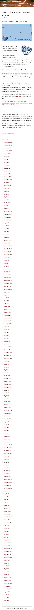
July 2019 (6, 260)
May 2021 (6, 197)
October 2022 (7, 148)
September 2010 (8, 557)
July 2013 (6, 459)
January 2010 (7, 580)
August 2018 (7, 292)
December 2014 (8, 410)
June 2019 (6, 263)
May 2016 (6, 370)
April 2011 (6, 537)
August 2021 (7, 188)
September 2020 (8, 220)
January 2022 (7, 174)
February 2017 (7, 344)
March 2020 (7, 237)
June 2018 (6, 298)
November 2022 (8, 145)
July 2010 (6, 563)
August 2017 (7, 326)
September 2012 (8, 488)
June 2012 (6, 497)
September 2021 (8, 185)
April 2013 (6, 468)
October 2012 (7, 485)
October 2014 (7, 416)
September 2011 (8, 522)
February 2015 (7, 404)
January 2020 (7, 243)
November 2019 (8, 249)
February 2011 (7, 543)
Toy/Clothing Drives (14, 104)
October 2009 (7, 586)
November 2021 (8, 179)
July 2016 (6, 364)
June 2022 (6, 159)
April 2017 (6, 338)
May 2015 (6, 396)
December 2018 (8, 280)
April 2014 (6, 433)
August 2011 (7, 525)
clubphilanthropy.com (19, 608)
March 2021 (7, 203)
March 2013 (7, 471)
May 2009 (6, 600)
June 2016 (6, 367)
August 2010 (7, 560)
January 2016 (7, 381)
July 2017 (6, 329)
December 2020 (8, 211)
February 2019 (7, 275)
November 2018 (8, 283)
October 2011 (7, 520)
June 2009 (6, 597)
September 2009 (8, 589)
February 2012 (7, 508)
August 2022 (7, 153)
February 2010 (7, 577)
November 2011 (8, 517)
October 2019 (7, 252)
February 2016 (7, 378)
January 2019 (7, 277)
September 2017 (8, 324)
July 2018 (6, 295)
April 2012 (6, 502)
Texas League (29, 103)
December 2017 (8, 315)
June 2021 (6, 194)
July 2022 (6, 156)
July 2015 (6, 390)
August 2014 (7, 422)
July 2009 (6, 595)
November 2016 (8, 352)
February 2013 (7, 473)
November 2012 (8, 482)
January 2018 (7, 312)
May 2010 (6, 569)
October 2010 (7, 554)
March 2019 (7, 272)
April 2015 (6, 399)
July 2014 (6, 425)
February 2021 (7, 205)
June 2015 (6, 393)
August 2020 (7, 223)
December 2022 (8, 142)
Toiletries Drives (5, 104)
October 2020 (7, 217)
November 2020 (8, 214)
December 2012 (8, 479)
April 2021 (6, 200)
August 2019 (7, 257)
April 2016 (6, 373)
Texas (24, 103)
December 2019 (8, 246)
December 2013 (8, 445)
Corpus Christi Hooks (11, 101)
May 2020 (6, 231)
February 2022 (7, 171)
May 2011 (6, 534)
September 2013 (8, 453)
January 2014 (7, 442)
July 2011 (6, 528)
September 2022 (8, 151)
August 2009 (7, 592)
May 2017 (6, 335)
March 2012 (7, 505)
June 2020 (6, 228)
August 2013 (7, 456)
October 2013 (7, 450)
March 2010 (7, 574)
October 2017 (7, 321)
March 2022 (7, 168)
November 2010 (8, 551)
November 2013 (8, 448)
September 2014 (8, 419)
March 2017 (7, 341)
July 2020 (6, 226)
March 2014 (7, 436)
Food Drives (12, 103)
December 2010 (8, 548)
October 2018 (7, 286)
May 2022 (6, 162)
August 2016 (7, 361)
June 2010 (6, 566)
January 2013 (7, 476)
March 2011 (7, 540)
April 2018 (6, 303)
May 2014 (6, 430)
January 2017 (7, 347)
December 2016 (8, 350)
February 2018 (7, 309)
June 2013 (6, 462)
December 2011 (8, 514)
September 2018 (8, 289)
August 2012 (7, 491)
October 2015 (7, 387)
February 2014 (7, 439)
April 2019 (6, 269)
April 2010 (6, 572)
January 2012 (7, 511)
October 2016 (7, 355)
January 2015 (7, 407)
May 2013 (6, 465)
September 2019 (8, 254)
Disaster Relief (20, 101)
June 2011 (6, 531)
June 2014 (6, 427)
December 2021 (8, 177)
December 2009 (8, 583)
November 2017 (8, 318)
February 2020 (7, 240)
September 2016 (8, 358)
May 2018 (6, 300)
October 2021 (7, 182)
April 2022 (6, 165)
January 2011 (7, 546)
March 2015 (7, 401)
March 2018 (7, 306)
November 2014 (8, 413)
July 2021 (6, 191)
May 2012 (6, 499)
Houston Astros (19, 103)
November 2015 (8, 384)
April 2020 (6, 234)
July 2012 (6, 494)
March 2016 (7, 375)
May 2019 (6, 266)
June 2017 (6, 332)
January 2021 (7, 208)
